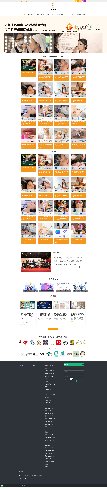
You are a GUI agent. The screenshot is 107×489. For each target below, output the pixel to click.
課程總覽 (33, 14)
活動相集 (42, 14)
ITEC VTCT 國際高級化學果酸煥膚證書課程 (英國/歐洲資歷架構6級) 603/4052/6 (62, 123)
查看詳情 (28, 65)
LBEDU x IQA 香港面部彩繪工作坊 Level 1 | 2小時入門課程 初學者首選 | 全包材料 (78, 241)
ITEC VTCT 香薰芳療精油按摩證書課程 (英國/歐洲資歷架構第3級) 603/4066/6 (78, 100)
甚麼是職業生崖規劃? (48, 402)
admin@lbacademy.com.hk (32, 1)
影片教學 (62, 14)
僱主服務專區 (47, 397)
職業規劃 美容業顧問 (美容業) (49, 426)
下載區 (84, 14)
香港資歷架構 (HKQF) (48, 363)
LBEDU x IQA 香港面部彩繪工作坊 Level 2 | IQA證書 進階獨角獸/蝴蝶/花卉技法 (78, 218)
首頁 (24, 14)
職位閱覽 (46, 464)
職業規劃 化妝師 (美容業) (49, 407)
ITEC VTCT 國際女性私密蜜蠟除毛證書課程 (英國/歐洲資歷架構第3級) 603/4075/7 (45, 146)
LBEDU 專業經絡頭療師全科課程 (27, 72)
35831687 (24, 1)
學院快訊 (71, 14)
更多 (78, 266)
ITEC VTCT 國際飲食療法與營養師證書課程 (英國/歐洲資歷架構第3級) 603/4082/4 (62, 100)
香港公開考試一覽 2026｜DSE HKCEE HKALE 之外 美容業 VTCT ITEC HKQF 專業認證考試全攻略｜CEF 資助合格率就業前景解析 (27, 316)
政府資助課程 (48, 14)
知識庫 (67, 14)
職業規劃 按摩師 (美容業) (49, 424)
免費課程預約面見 (78, 14)
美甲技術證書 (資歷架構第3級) (50, 394)
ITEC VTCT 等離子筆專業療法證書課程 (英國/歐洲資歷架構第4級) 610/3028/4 (62, 77)
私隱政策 (46, 466)
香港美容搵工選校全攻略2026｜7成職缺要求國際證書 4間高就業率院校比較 (77, 314)
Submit (80, 380)
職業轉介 (53, 14)
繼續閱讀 (22, 324)
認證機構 (37, 14)
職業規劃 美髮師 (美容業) (49, 408)
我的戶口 (21, 367)
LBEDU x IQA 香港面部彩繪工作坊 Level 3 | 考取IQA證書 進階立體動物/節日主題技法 (61, 218)
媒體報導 (21, 365)
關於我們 (28, 14)
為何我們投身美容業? (48, 400)
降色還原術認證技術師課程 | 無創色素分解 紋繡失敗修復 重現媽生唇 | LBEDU (28, 146)
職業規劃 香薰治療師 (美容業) (49, 413)
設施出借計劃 (47, 399)
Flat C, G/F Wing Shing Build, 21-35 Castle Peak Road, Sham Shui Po (32, 475)
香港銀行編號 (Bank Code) (49, 383)
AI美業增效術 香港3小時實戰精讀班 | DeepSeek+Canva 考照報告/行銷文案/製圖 (62, 241)
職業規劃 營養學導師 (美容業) (49, 456)
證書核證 (58, 14)
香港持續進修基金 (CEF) (49, 365)
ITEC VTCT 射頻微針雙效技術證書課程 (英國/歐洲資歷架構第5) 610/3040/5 (28, 123)
